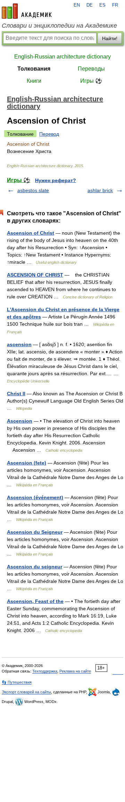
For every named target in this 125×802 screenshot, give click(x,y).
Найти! (109, 38)
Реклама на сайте (75, 671)
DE (89, 5)
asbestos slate (33, 190)
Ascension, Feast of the (35, 601)
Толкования (33, 69)
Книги (34, 81)
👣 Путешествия (17, 682)
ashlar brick (100, 190)
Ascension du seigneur (34, 566)
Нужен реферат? (55, 180)
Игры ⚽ (91, 81)
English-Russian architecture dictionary (62, 57)
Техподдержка (44, 671)
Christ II (16, 393)
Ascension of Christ (30, 233)
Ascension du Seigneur (34, 532)
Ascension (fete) (26, 463)
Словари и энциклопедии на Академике (59, 25)
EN (77, 5)
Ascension (19, 421)
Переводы (91, 69)
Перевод (49, 134)
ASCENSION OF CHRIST (35, 275)
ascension (19, 344)
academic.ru (27, 11)
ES (102, 5)
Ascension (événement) (35, 497)
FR (115, 5)
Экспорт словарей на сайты (26, 692)
